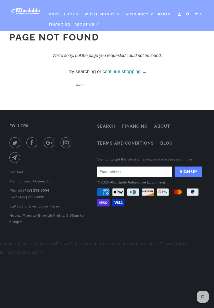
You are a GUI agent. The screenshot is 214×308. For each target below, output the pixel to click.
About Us (85, 24)
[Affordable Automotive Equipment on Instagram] (67, 142)
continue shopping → (125, 71)
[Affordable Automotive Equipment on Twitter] (15, 142)
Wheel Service (101, 14)
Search (106, 126)
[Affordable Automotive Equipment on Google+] (50, 142)
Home (54, 14)
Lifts (70, 14)
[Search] (188, 14)
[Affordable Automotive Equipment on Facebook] (32, 142)
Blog (166, 143)
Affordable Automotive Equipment (137, 182)
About (162, 126)
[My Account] (180, 14)
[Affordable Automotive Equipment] (25, 11)
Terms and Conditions (125, 143)
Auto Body (138, 14)
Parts (164, 14)
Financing (59, 24)
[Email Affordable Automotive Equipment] (15, 157)
